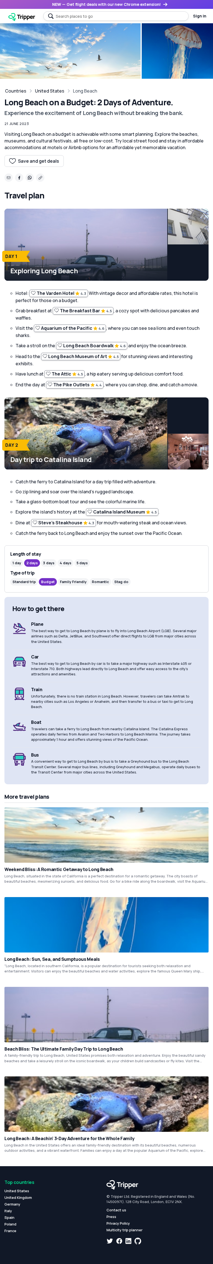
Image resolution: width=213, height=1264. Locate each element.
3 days (48, 562)
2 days (32, 562)
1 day (16, 562)
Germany (12, 1204)
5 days (82, 562)
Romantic (100, 581)
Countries (15, 91)
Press (111, 1216)
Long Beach (85, 91)
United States (49, 91)
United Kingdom (18, 1197)
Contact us (116, 1209)
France (10, 1230)
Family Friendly (73, 581)
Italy (8, 1210)
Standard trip (24, 581)
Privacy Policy (118, 1223)
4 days (65, 562)
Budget (48, 581)
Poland (10, 1224)
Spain (9, 1217)
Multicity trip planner (124, 1229)
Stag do (121, 581)
